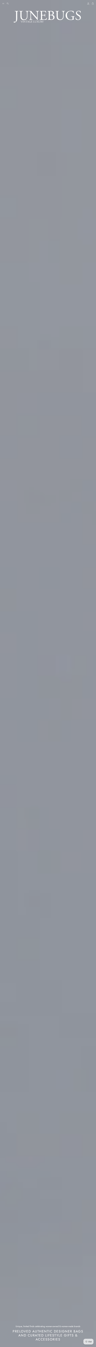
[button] (3, 3)
